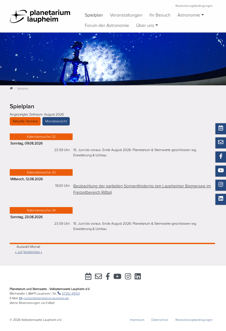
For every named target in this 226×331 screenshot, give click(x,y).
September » (32, 252)
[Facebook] (107, 277)
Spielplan (94, 15)
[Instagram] (128, 277)
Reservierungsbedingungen (194, 6)
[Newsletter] (98, 277)
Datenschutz (159, 320)
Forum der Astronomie (107, 25)
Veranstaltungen (126, 15)
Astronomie (188, 15)
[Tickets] (88, 277)
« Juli (18, 252)
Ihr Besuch (159, 15)
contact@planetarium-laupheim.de (46, 298)
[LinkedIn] (138, 277)
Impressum (137, 320)
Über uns (145, 25)
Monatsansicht (56, 121)
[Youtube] (117, 277)
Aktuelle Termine (25, 121)
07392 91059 (71, 293)
